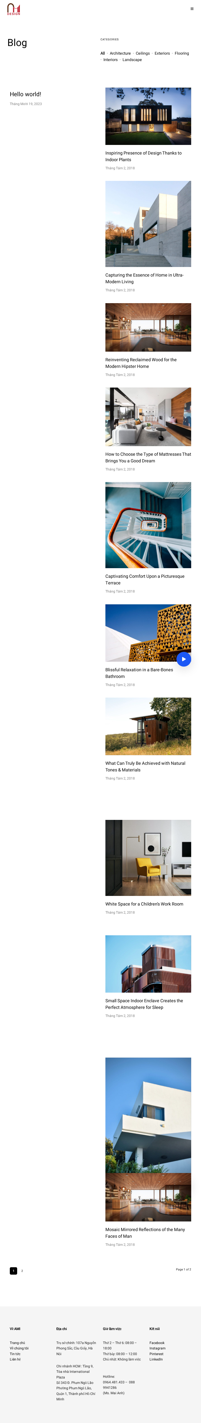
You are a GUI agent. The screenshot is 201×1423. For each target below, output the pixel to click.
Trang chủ (17, 1342)
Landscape (132, 60)
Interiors (110, 60)
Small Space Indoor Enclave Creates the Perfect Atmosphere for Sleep (144, 1004)
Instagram (157, 1348)
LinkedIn (156, 1359)
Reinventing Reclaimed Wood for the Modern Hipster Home (141, 363)
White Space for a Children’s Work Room (144, 904)
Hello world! (25, 94)
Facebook (157, 1342)
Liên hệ (15, 1359)
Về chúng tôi (19, 1348)
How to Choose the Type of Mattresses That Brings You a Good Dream (148, 457)
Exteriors (162, 53)
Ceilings (143, 53)
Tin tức (15, 1354)
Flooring (182, 53)
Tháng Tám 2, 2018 (120, 168)
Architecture (120, 53)
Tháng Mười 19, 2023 (26, 104)
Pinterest (156, 1354)
